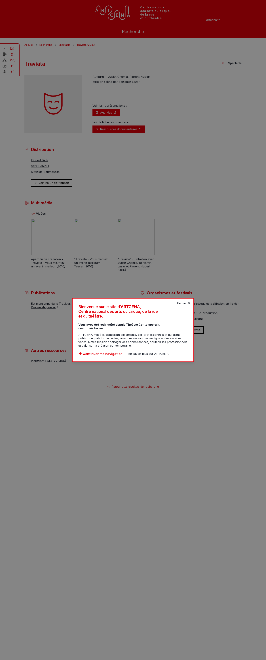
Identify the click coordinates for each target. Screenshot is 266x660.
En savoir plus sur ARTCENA (148, 353)
